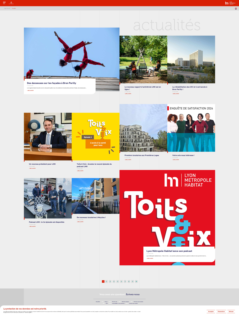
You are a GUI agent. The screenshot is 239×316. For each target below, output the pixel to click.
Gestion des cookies (133, 303)
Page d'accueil (7, 8)
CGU (107, 303)
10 (136, 281)
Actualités (98, 301)
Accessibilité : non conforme (118, 303)
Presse (106, 301)
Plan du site (114, 301)
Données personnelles (138, 301)
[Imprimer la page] (236, 8)
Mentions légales (125, 301)
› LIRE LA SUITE (30, 90)
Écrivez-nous (133, 294)
